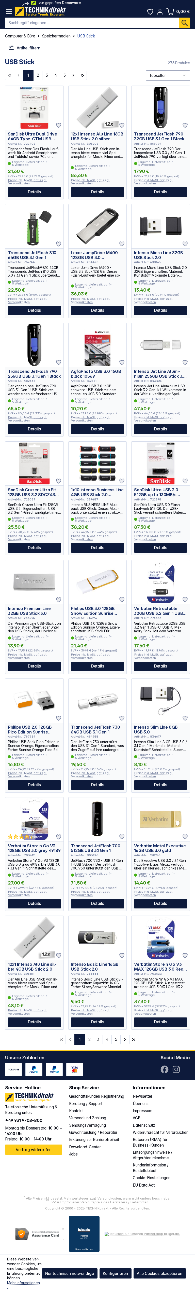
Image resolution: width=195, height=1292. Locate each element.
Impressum (142, 1110)
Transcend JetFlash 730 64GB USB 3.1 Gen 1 (95, 729)
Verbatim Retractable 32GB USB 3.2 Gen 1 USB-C (159, 611)
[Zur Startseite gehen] (40, 11)
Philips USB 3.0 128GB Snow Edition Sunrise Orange (93, 611)
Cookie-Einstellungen (151, 1177)
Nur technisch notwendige (69, 1273)
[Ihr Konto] (160, 11)
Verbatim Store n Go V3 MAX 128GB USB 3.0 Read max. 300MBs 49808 (160, 966)
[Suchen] (184, 23)
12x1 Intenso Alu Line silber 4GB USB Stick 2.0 (32, 966)
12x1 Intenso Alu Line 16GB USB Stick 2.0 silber (97, 136)
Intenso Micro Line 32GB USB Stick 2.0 (158, 255)
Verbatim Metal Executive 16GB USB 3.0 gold (160, 848)
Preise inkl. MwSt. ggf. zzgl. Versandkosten (27, 181)
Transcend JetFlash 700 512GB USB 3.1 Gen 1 (95, 848)
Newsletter (142, 1096)
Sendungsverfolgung (87, 1125)
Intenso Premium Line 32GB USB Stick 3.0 (29, 611)
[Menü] (8, 11)
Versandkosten (109, 1198)
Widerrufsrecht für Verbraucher (160, 1132)
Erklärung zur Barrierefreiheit (94, 1139)
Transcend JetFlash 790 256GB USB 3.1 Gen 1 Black (34, 373)
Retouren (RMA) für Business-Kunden (150, 1142)
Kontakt (76, 1110)
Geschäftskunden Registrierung (96, 1096)
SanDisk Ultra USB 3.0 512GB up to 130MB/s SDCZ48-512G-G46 (156, 492)
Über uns (141, 1103)
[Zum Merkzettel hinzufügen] (58, 125)
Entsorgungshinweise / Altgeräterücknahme (152, 1155)
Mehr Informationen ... (23, 1285)
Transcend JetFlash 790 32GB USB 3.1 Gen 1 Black (159, 136)
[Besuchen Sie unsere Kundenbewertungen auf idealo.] (84, 1234)
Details (34, 191)
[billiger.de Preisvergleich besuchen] (142, 1234)
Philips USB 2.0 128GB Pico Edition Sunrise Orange (30, 729)
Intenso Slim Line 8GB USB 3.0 (156, 729)
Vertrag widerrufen (34, 1149)
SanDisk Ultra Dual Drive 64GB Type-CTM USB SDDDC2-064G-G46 (32, 136)
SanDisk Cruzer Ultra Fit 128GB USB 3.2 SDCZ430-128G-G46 (33, 492)
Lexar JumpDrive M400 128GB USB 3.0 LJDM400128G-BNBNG (94, 255)
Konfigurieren (115, 1273)
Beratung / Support (85, 1103)
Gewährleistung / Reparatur (93, 1132)
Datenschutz (144, 1125)
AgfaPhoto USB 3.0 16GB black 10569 (96, 373)
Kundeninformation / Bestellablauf (150, 1168)
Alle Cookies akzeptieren (159, 1273)
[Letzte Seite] (82, 75)
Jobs (73, 1154)
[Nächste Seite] (73, 75)
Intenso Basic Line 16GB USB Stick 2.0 (94, 966)
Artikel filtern (28, 48)
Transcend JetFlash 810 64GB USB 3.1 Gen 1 (32, 255)
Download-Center (85, 1147)
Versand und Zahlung (87, 1118)
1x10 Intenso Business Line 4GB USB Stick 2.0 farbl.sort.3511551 (97, 492)
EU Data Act (144, 1185)
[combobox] (92, 23)
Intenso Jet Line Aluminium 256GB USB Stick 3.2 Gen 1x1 (160, 373)
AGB (136, 1118)
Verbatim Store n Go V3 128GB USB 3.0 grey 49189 (34, 848)
